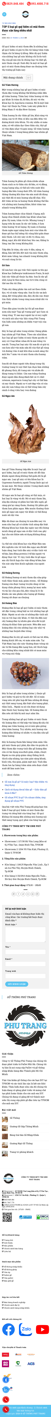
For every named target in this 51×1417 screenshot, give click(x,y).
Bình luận (11, 924)
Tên (7, 947)
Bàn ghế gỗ (8, 1281)
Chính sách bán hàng (13, 1248)
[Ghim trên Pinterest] (32, 894)
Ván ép (7, 1272)
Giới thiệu (8, 1243)
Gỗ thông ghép (10, 1269)
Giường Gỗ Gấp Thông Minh (24, 1126)
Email (8, 959)
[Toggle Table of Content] (27, 78)
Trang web (10, 971)
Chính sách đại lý (11, 1305)
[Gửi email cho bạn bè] (28, 894)
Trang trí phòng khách (21, 1152)
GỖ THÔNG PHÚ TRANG (21, 997)
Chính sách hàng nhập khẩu (16, 1308)
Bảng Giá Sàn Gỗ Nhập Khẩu (24, 1135)
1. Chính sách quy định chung (18, 1407)
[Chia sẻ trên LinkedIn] (37, 894)
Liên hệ (7, 1251)
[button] (4, 14)
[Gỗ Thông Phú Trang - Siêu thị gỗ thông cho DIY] (25, 14)
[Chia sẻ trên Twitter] (23, 894)
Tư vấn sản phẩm (9, 23)
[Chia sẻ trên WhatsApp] (14, 894)
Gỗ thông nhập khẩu (13, 1267)
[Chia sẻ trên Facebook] (18, 894)
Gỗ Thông (15, 1118)
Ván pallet (8, 1278)
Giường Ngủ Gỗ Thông (21, 1143)
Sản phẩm (8, 1246)
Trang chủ (8, 1240)
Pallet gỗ (8, 1275)
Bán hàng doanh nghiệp (14, 1302)
